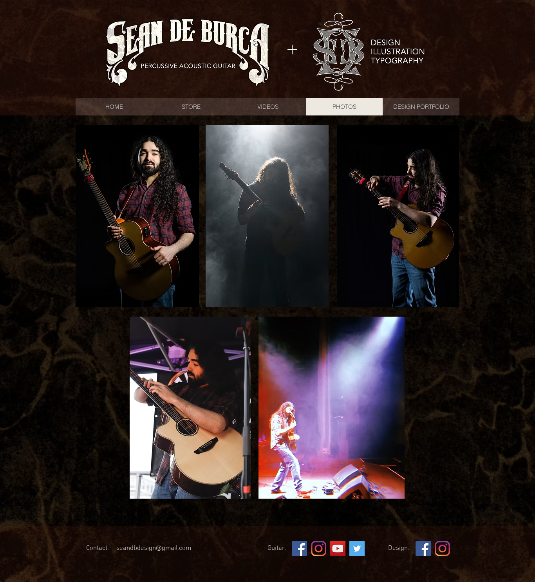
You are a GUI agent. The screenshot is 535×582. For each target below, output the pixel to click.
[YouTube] (337, 548)
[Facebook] (299, 548)
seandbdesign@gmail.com (153, 548)
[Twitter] (357, 548)
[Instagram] (318, 548)
